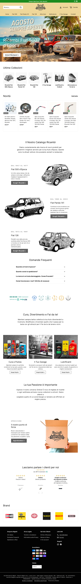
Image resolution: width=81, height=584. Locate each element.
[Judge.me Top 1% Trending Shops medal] (61, 298)
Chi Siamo (10, 535)
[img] (40, 470)
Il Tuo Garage (64, 14)
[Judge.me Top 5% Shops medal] (68, 298)
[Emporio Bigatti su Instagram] (58, 544)
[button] (39, 493)
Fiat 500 (14, 14)
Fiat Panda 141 (24, 14)
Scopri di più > (15, 372)
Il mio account (44, 539)
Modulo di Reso (45, 537)
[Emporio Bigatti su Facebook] (61, 544)
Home (7, 14)
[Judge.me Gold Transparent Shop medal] (54, 298)
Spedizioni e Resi (12, 539)
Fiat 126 (34, 14)
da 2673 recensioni (39, 472)
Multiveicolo (52, 14)
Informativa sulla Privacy (31, 537)
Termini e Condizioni (30, 535)
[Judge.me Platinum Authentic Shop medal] (41, 298)
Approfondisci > (19, 440)
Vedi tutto (74, 96)
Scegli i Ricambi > (19, 183)
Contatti (73, 14)
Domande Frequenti (13, 537)
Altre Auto (43, 14)
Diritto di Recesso (45, 535)
